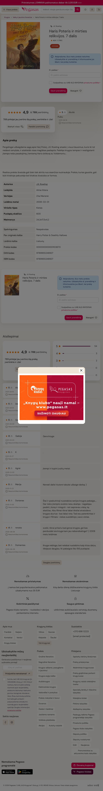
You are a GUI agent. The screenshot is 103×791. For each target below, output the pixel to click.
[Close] (81, 370)
